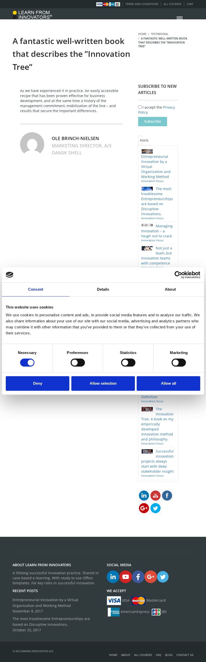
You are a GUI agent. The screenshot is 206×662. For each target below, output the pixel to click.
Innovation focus (152, 181)
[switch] (78, 363)
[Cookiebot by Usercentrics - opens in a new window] (178, 275)
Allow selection (103, 383)
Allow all (168, 383)
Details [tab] (103, 289)
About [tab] (170, 289)
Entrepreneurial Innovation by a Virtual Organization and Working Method (45, 602)
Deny (37, 383)
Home (113, 655)
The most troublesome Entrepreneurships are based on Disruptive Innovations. (51, 621)
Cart (190, 4)
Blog (169, 655)
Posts (141, 140)
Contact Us (184, 655)
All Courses (172, 4)
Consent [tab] (35, 289)
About (125, 655)
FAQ (158, 655)
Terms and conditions (141, 4)
